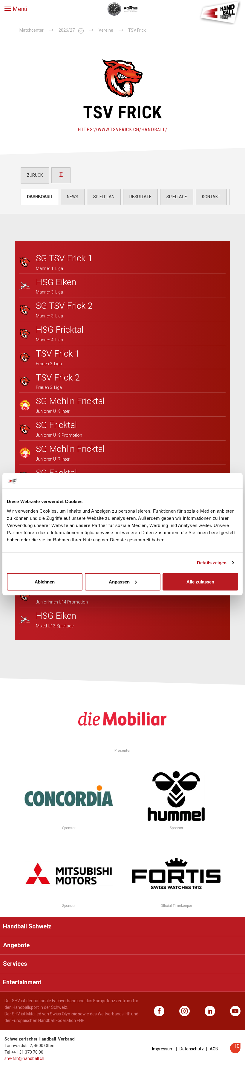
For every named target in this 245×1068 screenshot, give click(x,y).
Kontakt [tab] (211, 196)
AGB (214, 1048)
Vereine (106, 30)
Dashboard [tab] (39, 196)
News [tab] (72, 196)
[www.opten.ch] (235, 1052)
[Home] (220, 12)
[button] (15, 9)
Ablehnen (45, 581)
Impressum (163, 1048)
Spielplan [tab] (103, 196)
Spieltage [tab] (176, 196)
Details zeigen (211, 562)
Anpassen (119, 581)
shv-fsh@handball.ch (24, 1058)
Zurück (35, 175)
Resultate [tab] (140, 196)
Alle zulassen (200, 581)
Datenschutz (192, 1048)
